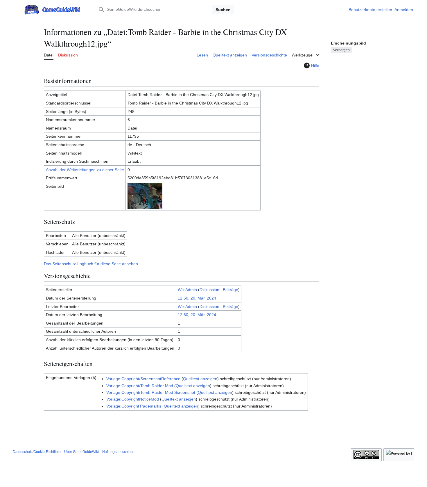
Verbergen (341, 50)
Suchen (223, 9)
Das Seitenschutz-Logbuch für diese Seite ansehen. (91, 263)
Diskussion (209, 289)
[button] (15, 9)
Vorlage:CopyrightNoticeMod (132, 399)
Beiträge (230, 289)
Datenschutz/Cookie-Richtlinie (37, 452)
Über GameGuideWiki (81, 452)
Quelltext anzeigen (200, 378)
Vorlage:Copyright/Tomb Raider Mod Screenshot (150, 392)
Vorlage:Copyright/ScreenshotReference (143, 378)
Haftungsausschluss (118, 452)
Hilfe (315, 65)
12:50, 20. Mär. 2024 (197, 298)
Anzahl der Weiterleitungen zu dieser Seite (85, 169)
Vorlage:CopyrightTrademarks (133, 406)
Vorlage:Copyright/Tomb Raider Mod (139, 385)
